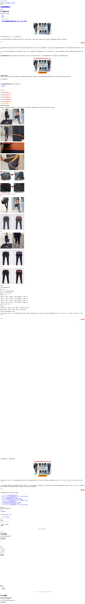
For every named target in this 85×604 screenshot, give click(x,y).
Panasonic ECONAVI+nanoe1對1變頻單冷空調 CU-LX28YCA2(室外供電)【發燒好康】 (15, 500)
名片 (3, 17)
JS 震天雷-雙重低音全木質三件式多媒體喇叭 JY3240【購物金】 (12, 502)
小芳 (1, 509)
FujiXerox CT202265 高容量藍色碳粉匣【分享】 (9, 501)
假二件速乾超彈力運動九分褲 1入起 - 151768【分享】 (14, 21)
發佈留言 (2, 525)
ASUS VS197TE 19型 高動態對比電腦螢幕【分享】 (10, 495)
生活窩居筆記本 (5, 7)
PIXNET (36, 591)
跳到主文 (1, 9)
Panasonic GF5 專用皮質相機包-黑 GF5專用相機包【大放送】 (11, 498)
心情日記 (7, 13)
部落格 (3, 16)
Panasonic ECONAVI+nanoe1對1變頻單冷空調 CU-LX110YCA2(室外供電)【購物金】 (15, 496)
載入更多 (2, 520)
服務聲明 (51, 591)
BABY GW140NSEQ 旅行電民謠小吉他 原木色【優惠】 (10, 503)
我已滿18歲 (2, 602)
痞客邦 (5, 514)
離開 (5, 602)
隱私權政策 (47, 591)
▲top (1, 518)
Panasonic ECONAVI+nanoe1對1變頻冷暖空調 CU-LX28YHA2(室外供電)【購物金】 (15, 504)
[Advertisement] (42, 569)
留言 (7, 514)
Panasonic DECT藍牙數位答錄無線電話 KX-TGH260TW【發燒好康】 (13, 499)
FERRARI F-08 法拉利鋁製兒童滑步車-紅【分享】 (10, 497)
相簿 (3, 15)
